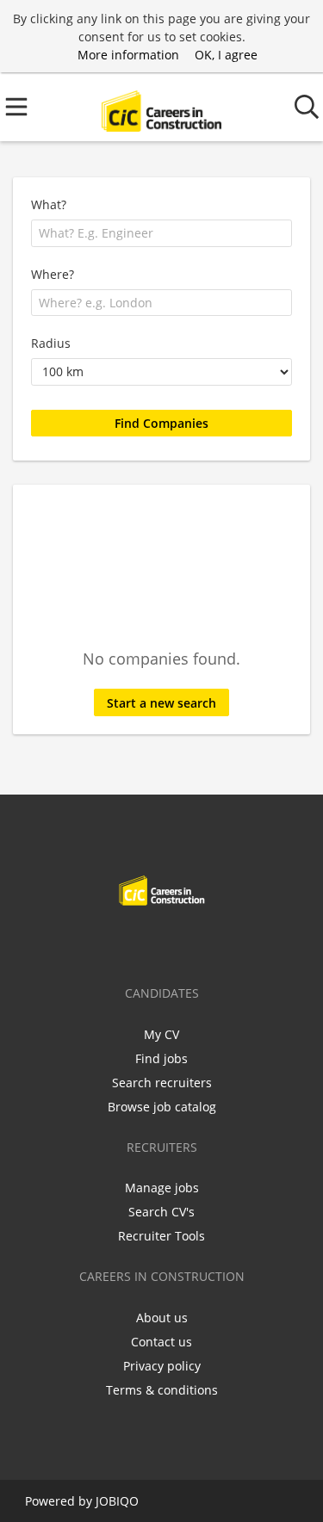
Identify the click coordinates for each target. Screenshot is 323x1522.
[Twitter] (136, 941)
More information (128, 54)
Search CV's (161, 1211)
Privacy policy (162, 1366)
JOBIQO (117, 1501)
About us (162, 1317)
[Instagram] (193, 941)
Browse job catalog (162, 1106)
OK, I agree (226, 54)
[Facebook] (108, 941)
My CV (161, 1034)
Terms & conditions (162, 1390)
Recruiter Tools (161, 1236)
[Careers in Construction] (161, 107)
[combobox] (161, 233)
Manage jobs (162, 1187)
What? (48, 204)
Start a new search (161, 703)
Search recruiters (162, 1082)
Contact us (161, 1341)
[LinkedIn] (164, 941)
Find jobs (161, 1058)
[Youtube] (218, 941)
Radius (51, 343)
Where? (52, 274)
